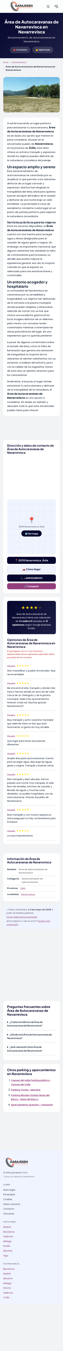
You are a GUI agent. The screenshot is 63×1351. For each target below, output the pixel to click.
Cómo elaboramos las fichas (21, 917)
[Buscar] (48, 6)
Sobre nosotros (11, 1204)
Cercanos (8, 1213)
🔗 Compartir (31, 586)
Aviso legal (9, 1189)
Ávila (22, 888)
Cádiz (6, 1297)
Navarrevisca (19, 62)
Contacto (8, 1208)
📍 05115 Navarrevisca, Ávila (31, 560)
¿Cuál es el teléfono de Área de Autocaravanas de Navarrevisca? (25, 1023)
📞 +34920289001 (31, 577)
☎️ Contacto (20, 49)
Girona (7, 1288)
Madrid (7, 1227)
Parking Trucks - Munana (25, 1089)
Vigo (5, 1255)
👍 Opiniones (43, 49)
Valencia (8, 1236)
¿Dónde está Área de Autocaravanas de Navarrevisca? (29, 1036)
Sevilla (6, 1246)
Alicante (7, 1250)
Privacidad (9, 1194)
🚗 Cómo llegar (31, 569)
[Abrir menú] (56, 6)
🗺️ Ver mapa (31, 533)
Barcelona (9, 1231)
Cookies (7, 1199)
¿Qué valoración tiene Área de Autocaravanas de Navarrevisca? (24, 1048)
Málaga (7, 1241)
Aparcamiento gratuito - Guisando (32, 1104)
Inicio (6, 62)
